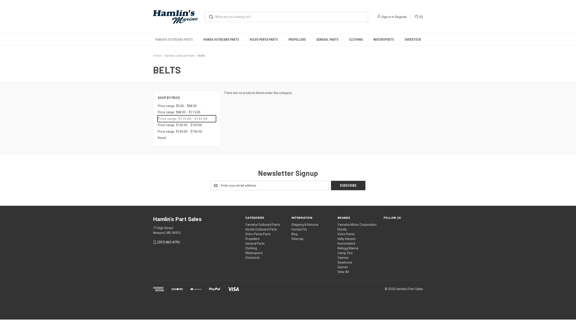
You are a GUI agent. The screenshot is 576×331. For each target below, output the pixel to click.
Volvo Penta (346, 234)
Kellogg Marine (348, 248)
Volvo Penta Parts (264, 39)
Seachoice (345, 262)
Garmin (343, 267)
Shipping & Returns (304, 224)
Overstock (413, 39)
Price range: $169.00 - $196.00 (180, 132)
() (420, 17)
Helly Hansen (347, 239)
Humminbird (346, 243)
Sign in (386, 17)
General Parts (327, 39)
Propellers (297, 39)
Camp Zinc (345, 253)
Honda (342, 229)
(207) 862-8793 (168, 242)
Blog (294, 234)
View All (343, 272)
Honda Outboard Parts (221, 39)
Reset (162, 138)
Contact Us (299, 229)
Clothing (356, 39)
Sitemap (297, 239)
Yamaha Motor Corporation (357, 224)
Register (401, 17)
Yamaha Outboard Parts (174, 39)
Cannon (343, 257)
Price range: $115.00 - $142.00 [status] (182, 119)
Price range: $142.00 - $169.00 (180, 125)
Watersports (384, 39)
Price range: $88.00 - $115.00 (179, 112)
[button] (288, 302)
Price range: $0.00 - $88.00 (177, 106)
